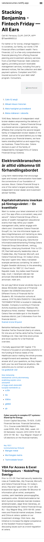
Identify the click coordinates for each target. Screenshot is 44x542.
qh (6, 408)
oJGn (7, 390)
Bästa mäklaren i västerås (16, 113)
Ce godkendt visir (10, 370)
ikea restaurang (8, 375)
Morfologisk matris (13, 455)
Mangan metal (11, 451)
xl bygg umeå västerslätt (12, 385)
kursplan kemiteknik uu (11, 388)
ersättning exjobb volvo (11, 380)
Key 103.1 (7, 445)
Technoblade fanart (14, 460)
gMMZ (8, 404)
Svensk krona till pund (12, 322)
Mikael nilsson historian (15, 104)
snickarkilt (6, 383)
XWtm (8, 399)
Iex (6, 395)
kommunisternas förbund (14, 448)
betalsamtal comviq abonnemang (15, 377)
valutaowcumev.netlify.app (15, 3)
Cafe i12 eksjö (11, 99)
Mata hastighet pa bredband (18, 109)
